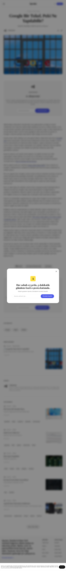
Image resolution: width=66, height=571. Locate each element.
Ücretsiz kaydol (47, 296)
